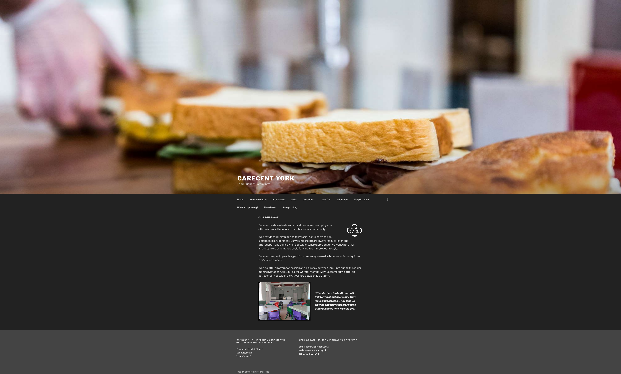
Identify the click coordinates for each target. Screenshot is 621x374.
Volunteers (342, 199)
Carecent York (265, 178)
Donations (308, 199)
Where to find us (258, 199)
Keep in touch (361, 199)
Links (294, 199)
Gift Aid (326, 199)
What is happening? (247, 207)
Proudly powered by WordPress (252, 371)
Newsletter (270, 207)
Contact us (279, 199)
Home (240, 199)
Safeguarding (290, 207)
